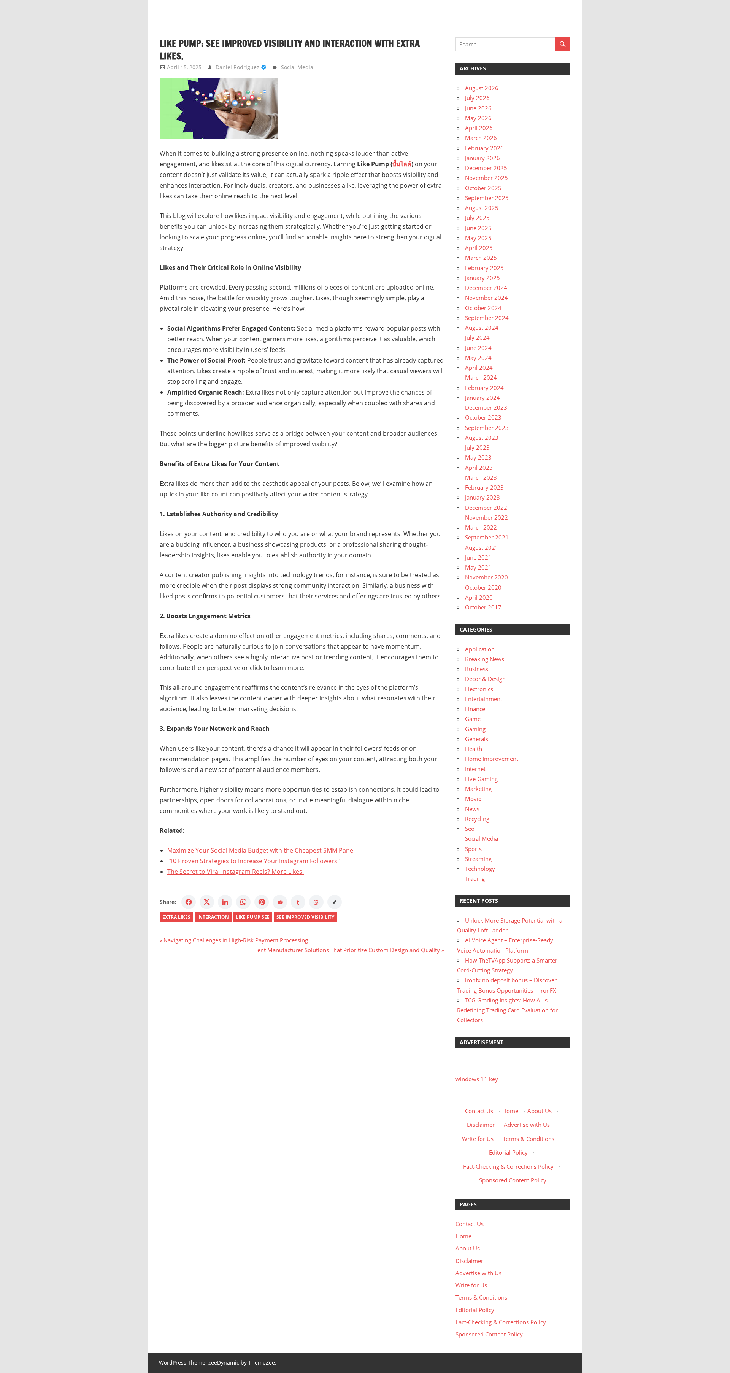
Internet (475, 769)
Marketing (478, 788)
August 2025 (481, 208)
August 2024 (481, 327)
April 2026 (479, 128)
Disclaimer (481, 1124)
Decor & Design (485, 679)
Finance (475, 709)
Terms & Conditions (528, 1138)
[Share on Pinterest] (261, 902)
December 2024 (486, 287)
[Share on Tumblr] (298, 902)
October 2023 (483, 417)
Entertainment (483, 699)
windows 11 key (476, 1079)
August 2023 (481, 437)
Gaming (475, 729)
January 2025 (482, 278)
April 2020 (479, 597)
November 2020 (486, 577)
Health (473, 749)
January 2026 (482, 158)
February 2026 (484, 148)
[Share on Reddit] (280, 902)
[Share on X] (207, 902)
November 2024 (486, 297)
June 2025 (478, 228)
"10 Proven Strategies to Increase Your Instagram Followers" (253, 861)
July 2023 (477, 447)
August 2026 (481, 88)
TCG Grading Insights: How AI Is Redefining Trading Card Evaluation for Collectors (507, 1010)
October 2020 (483, 587)
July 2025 (477, 217)
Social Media (297, 67)
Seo (469, 828)
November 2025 (486, 177)
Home (510, 1111)
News (472, 809)
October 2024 (483, 308)
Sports (473, 849)
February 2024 (484, 387)
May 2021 (478, 567)
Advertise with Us (527, 1124)
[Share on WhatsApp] (243, 902)
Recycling (477, 819)
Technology (480, 868)
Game (473, 718)
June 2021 (478, 557)
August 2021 (481, 547)
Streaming (478, 858)
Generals (476, 739)
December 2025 (486, 168)
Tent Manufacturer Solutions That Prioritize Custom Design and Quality (347, 950)
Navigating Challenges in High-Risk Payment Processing (235, 940)
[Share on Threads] (316, 902)
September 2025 (487, 198)
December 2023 (486, 407)
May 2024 (478, 357)
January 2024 (482, 397)
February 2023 (484, 487)
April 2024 (479, 367)
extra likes (176, 917)
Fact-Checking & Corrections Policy (508, 1166)
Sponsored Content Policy (512, 1180)
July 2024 (477, 337)
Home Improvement (491, 758)
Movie (473, 798)
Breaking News (484, 659)
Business (476, 669)
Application (480, 649)
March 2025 (481, 257)
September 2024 (487, 317)
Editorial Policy (508, 1152)
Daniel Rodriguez (237, 67)
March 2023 (481, 477)
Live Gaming (481, 779)
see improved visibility (305, 917)
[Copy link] (334, 902)
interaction (213, 917)
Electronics (479, 689)
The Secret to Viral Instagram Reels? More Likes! (235, 871)
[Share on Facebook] (188, 902)
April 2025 (479, 247)
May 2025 (478, 238)
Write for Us (478, 1138)
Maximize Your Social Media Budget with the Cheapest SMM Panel (261, 850)
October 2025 (483, 188)
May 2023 (478, 457)
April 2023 (479, 467)
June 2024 (478, 348)
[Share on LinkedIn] (225, 902)
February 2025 (484, 268)
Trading (475, 878)
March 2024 (481, 377)
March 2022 (481, 527)
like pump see (253, 917)
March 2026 (481, 138)
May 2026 (478, 118)
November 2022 (486, 517)
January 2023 (482, 497)
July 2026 (477, 98)
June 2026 (478, 108)
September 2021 (487, 537)
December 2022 (486, 507)
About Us (539, 1111)
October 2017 (483, 607)
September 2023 (487, 427)
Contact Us (479, 1111)
